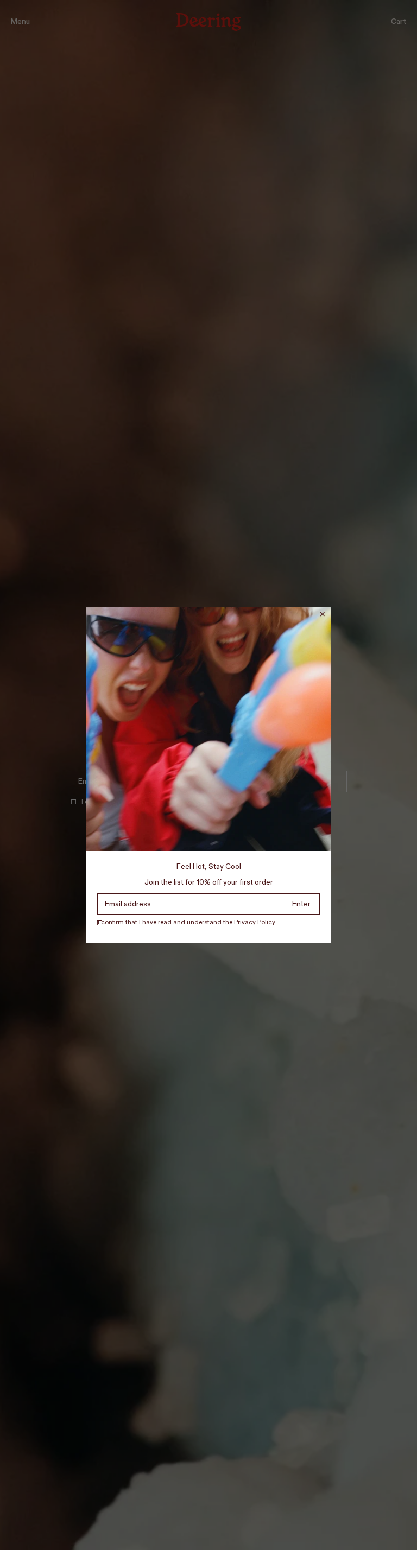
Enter (301, 904)
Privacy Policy (254, 922)
